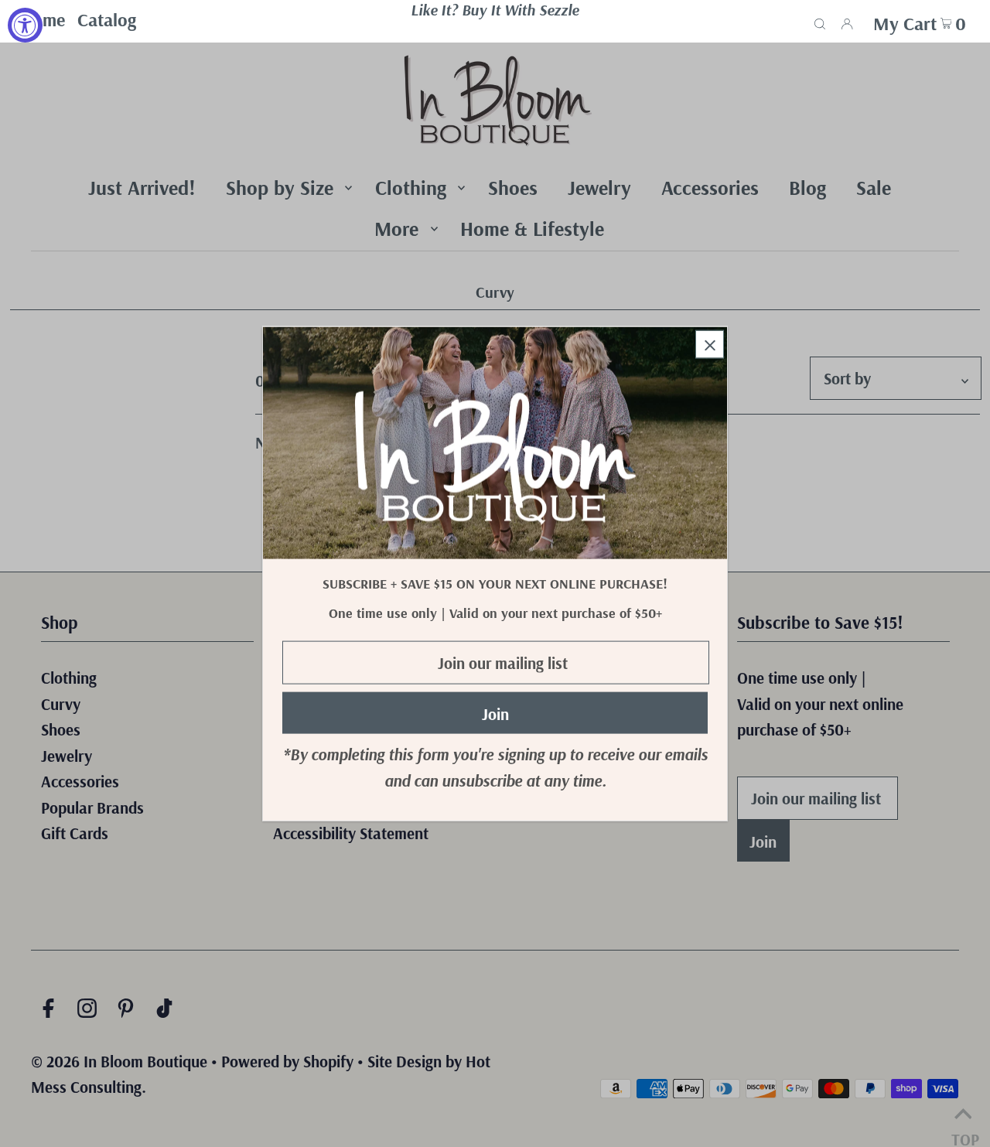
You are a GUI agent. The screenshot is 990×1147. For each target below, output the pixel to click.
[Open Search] (819, 21)
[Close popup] (709, 343)
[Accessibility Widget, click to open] (25, 25)
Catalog (106, 19)
